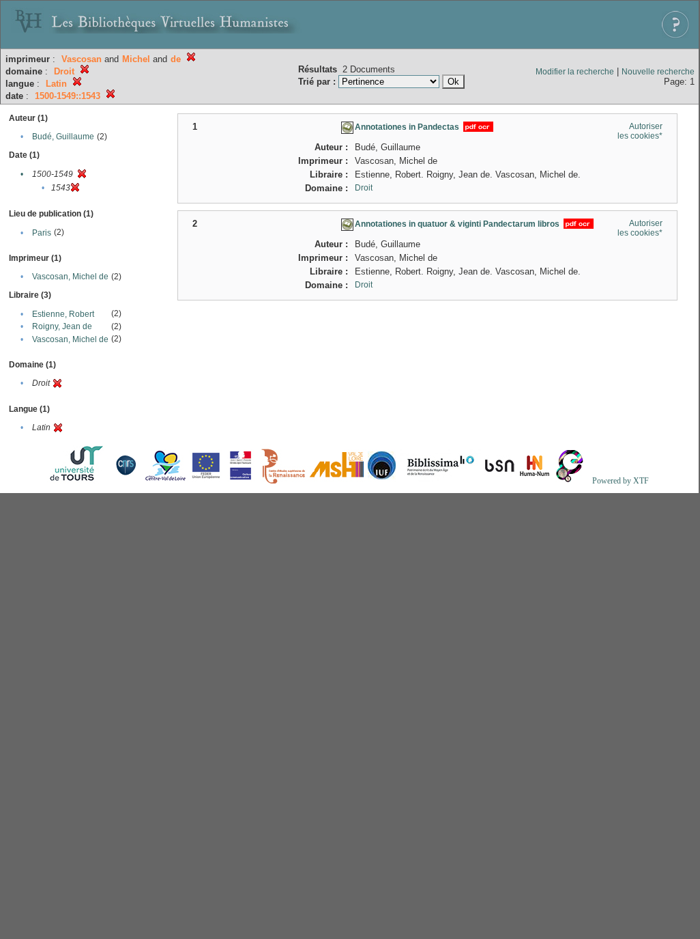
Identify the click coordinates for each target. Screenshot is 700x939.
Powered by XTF (620, 481)
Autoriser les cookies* (639, 131)
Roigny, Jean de (62, 326)
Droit (364, 188)
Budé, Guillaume (63, 136)
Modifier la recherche (575, 71)
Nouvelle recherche (658, 71)
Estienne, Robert (63, 314)
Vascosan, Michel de (70, 276)
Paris (41, 233)
